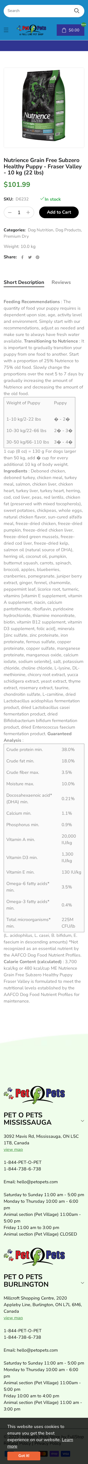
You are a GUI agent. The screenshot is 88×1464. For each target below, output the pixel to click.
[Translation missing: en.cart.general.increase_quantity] (28, 212)
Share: (10, 257)
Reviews (61, 282)
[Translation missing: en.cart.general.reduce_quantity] (9, 212)
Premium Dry (16, 236)
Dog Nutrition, (41, 230)
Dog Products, (68, 230)
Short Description (24, 282)
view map (13, 1149)
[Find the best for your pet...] (77, 11)
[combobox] (44, 11)
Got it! (23, 1455)
